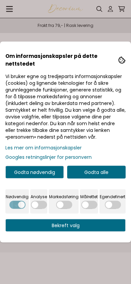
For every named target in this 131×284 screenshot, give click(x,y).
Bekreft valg (66, 225)
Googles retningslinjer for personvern (48, 157)
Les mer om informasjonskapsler (43, 147)
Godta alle (96, 172)
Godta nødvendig (34, 172)
